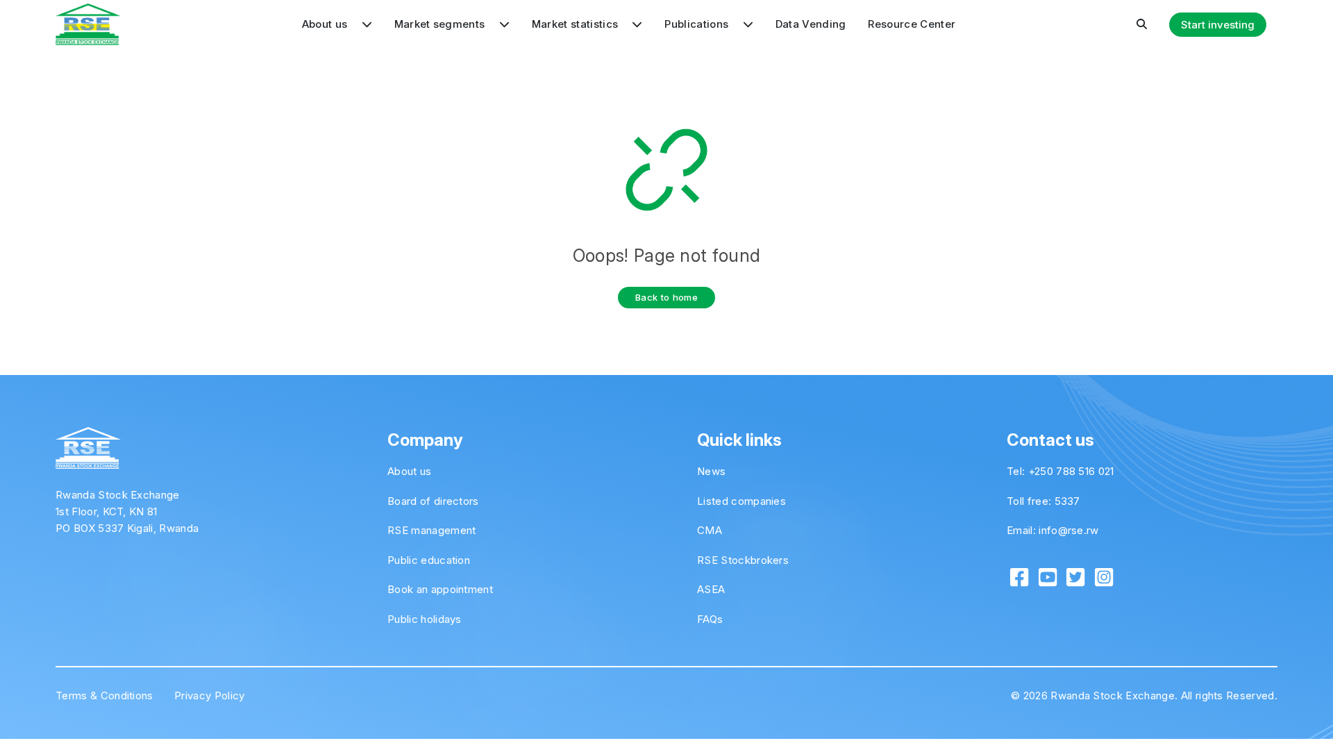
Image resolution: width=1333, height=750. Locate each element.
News (711, 471)
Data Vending (811, 24)
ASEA (711, 589)
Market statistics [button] (576, 24)
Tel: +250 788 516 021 (1060, 471)
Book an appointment (440, 589)
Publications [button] (697, 24)
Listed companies (741, 501)
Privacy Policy (209, 695)
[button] (1141, 24)
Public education (428, 560)
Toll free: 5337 (1043, 501)
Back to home (666, 297)
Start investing (1218, 24)
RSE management (431, 530)
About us (409, 471)
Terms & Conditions (104, 695)
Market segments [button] (441, 24)
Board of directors (433, 501)
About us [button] (326, 24)
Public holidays (424, 619)
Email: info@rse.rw (1053, 530)
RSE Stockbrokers (743, 560)
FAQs (710, 619)
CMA (709, 530)
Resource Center (911, 24)
